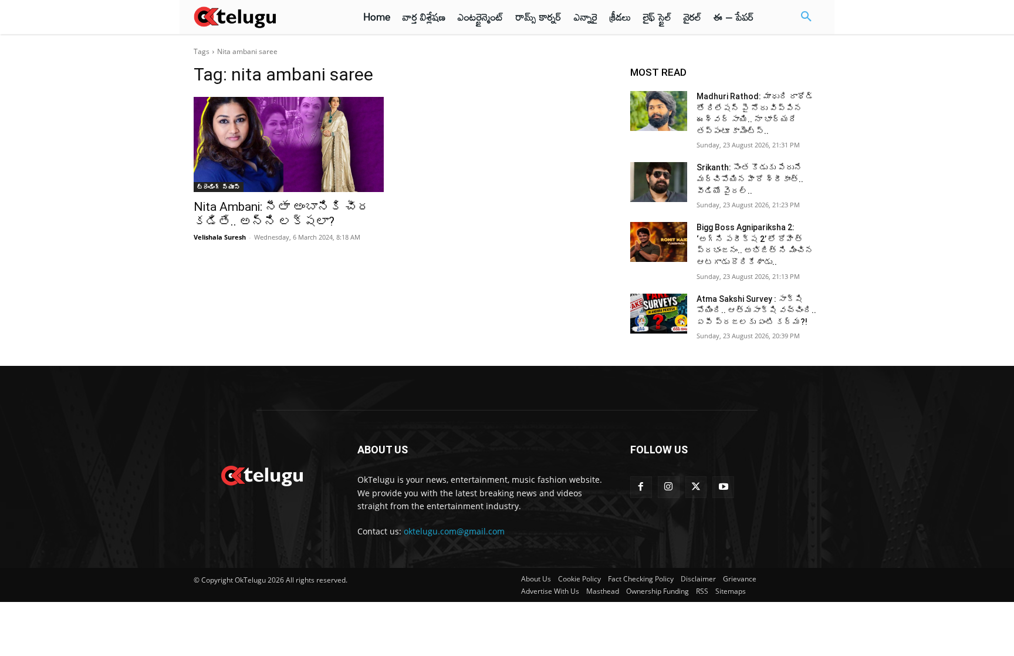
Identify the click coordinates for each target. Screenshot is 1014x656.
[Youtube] (723, 487)
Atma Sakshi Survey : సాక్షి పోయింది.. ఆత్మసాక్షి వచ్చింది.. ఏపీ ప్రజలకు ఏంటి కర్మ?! (756, 310)
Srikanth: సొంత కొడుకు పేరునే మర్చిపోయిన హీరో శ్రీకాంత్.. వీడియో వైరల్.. (750, 179)
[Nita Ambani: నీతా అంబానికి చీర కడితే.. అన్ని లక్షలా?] (289, 144)
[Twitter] (696, 487)
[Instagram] (669, 487)
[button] (806, 17)
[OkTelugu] (261, 17)
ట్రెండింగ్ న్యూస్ (218, 187)
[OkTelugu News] (261, 474)
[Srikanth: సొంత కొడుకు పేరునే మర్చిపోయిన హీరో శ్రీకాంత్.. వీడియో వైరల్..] (658, 182)
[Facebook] (641, 487)
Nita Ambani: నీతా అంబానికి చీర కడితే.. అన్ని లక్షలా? (282, 214)
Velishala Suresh (220, 237)
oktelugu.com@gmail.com (454, 531)
